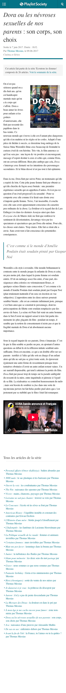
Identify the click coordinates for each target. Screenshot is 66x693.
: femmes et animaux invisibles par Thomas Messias (32, 536)
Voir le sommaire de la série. (43, 72)
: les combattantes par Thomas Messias (31, 485)
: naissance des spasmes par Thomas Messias (31, 489)
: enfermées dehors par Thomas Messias (32, 629)
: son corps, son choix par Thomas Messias (34, 619)
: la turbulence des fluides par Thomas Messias (31, 553)
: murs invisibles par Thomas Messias (33, 542)
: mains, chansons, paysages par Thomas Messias (33, 493)
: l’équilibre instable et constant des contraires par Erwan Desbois (31, 514)
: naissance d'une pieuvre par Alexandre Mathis (30, 624)
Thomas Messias (15, 50)
